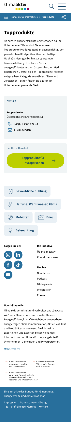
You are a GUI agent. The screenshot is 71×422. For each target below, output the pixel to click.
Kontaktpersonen (47, 257)
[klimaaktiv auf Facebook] (8, 265)
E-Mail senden (22, 130)
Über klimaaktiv (46, 252)
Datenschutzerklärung (33, 402)
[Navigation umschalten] (61, 6)
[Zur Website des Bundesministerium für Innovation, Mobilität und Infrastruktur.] (17, 364)
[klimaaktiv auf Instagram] (8, 255)
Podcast (42, 279)
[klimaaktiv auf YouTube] (8, 275)
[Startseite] (16, 6)
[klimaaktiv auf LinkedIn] (18, 255)
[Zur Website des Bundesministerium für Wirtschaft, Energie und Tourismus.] (44, 364)
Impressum (10, 402)
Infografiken (44, 290)
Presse (41, 295)
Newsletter (43, 273)
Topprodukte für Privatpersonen (33, 160)
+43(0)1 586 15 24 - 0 (26, 124)
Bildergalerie (44, 284)
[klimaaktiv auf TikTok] (18, 265)
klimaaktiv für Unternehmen (24, 17)
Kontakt (43, 406)
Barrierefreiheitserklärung (21, 406)
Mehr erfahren (12, 349)
